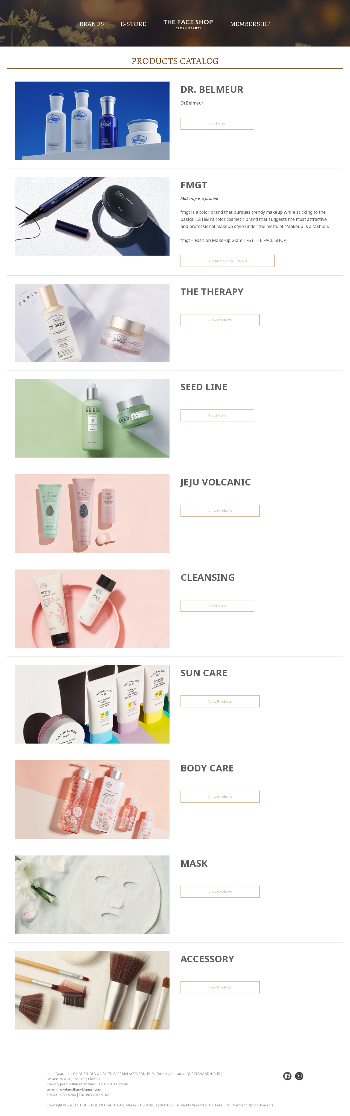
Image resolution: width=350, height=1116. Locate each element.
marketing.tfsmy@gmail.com (78, 1089)
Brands (92, 23)
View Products (220, 319)
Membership (250, 23)
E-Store (133, 23)
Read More (217, 123)
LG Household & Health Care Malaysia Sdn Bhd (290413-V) (124, 1105)
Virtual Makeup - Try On (227, 260)
